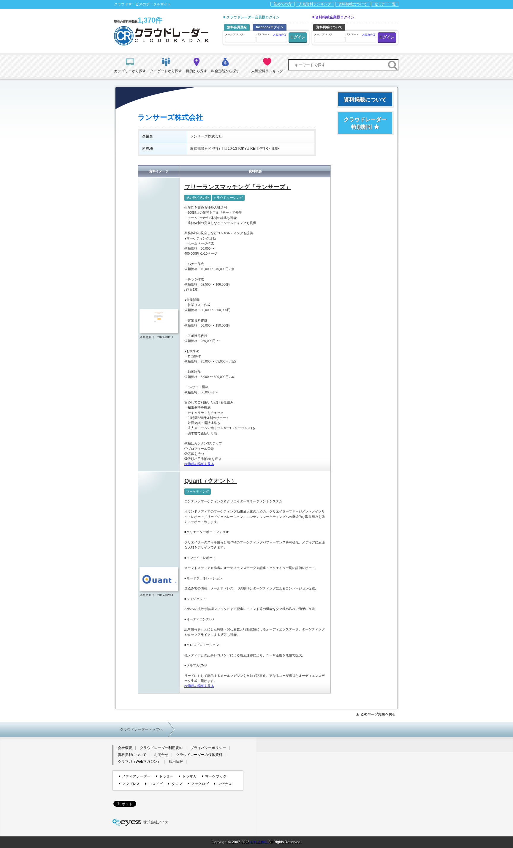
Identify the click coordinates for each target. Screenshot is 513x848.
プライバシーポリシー (208, 748)
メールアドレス (234, 34)
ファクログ (200, 784)
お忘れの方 (279, 34)
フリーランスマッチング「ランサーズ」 (237, 187)
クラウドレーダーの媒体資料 (199, 755)
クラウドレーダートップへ (141, 729)
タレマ (177, 784)
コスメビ (155, 784)
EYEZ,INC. (259, 842)
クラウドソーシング (228, 197)
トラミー (166, 776)
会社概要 (125, 748)
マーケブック (216, 776)
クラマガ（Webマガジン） (139, 761)
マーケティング (197, 491)
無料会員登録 (237, 27)
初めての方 (283, 4)
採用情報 (176, 761)
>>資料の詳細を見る (199, 464)
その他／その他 (197, 197)
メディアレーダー (136, 776)
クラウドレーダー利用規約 (161, 748)
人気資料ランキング (315, 4)
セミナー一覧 (385, 4)
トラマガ (189, 776)
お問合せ (161, 755)
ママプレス (131, 784)
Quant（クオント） (210, 480)
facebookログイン (270, 27)
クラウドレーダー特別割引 (365, 123)
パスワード (271, 34)
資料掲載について (352, 4)
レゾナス (224, 784)
